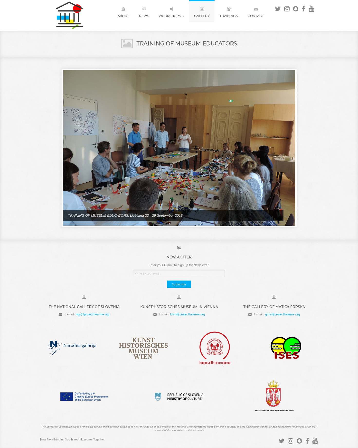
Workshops (170, 16)
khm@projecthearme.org (187, 314)
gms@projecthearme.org (282, 314)
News (144, 16)
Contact (256, 16)
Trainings (228, 16)
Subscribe (179, 284)
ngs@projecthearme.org (92, 314)
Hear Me (64, 15)
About (123, 16)
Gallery (202, 16)
